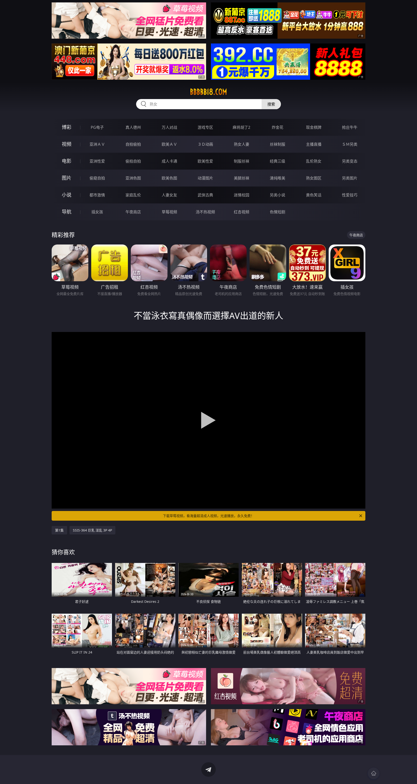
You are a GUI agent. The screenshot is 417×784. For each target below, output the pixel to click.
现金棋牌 (313, 127)
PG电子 (97, 127)
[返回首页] (373, 773)
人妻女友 (169, 195)
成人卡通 (169, 161)
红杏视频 (241, 212)
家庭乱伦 (133, 195)
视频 (66, 144)
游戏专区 (205, 127)
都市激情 (97, 195)
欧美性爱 (205, 161)
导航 (66, 212)
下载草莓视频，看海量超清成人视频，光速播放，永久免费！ (208, 515)
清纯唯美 (277, 178)
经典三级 (277, 161)
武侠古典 (205, 195)
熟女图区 (313, 178)
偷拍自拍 (133, 161)
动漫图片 (205, 178)
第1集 (59, 530)
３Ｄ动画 (205, 144)
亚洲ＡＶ (97, 144)
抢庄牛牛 (349, 127)
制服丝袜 (241, 161)
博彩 (66, 127)
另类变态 (349, 161)
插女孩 (97, 212)
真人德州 (133, 127)
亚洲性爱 (97, 161)
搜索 (271, 104)
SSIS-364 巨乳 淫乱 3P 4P (92, 530)
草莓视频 (169, 212)
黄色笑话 (313, 195)
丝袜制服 (277, 144)
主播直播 (313, 144)
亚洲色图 (133, 178)
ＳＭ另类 (349, 144)
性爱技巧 (349, 195)
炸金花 (277, 127)
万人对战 (169, 127)
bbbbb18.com (208, 92)
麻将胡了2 (241, 127)
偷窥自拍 (97, 178)
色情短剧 (277, 212)
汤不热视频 (205, 212)
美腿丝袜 (241, 178)
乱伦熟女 (313, 161)
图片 (66, 178)
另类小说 (277, 195)
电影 (66, 161)
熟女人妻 (241, 144)
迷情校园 (241, 195)
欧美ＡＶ (169, 144)
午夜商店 (133, 212)
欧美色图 (169, 178)
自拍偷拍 (133, 144)
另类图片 (349, 178)
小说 (66, 195)
